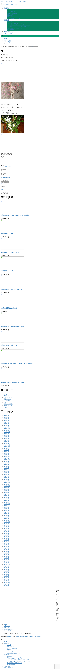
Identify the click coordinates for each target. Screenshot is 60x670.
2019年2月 (6, 538)
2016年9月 (6, 585)
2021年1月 (6, 500)
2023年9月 (6, 461)
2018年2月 (6, 558)
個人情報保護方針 (9, 629)
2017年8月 (6, 567)
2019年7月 (6, 530)
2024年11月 (7, 446)
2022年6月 (6, 476)
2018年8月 (6, 548)
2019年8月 (6, 528)
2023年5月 (6, 466)
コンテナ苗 (10, 16)
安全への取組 (7, 399)
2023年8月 (6, 463)
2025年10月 (7, 432)
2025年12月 (7, 428)
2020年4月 (6, 515)
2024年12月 (7, 445)
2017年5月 (6, 572)
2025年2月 (6, 441)
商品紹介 (6, 395)
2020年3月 (6, 517)
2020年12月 (7, 502)
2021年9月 (6, 487)
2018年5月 (6, 553)
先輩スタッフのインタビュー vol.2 (20, 26)
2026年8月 (6, 415)
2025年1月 (6, 443)
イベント (6, 394)
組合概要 (6, 643)
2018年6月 (6, 551)
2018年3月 (6, 556)
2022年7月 (6, 474)
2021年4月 (6, 495)
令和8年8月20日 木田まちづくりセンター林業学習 (15, 215)
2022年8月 (6, 473)
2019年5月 (6, 533)
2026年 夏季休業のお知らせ (9, 308)
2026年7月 (6, 417)
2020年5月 (6, 513)
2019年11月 (7, 523)
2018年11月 (7, 543)
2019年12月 (7, 522)
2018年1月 (6, 559)
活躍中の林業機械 (12, 13)
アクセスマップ (11, 11)
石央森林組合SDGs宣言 (13, 18)
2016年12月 (7, 580)
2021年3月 (6, 497)
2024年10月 (7, 448)
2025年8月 (6, 433)
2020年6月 (6, 512)
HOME (6, 624)
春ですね (3, 189)
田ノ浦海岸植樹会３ (5, 177)
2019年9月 (6, 527)
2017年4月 (6, 574)
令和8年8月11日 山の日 (7, 271)
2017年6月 (6, 571)
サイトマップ (7, 627)
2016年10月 (7, 584)
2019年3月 (6, 536)
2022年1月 (6, 481)
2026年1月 (6, 427)
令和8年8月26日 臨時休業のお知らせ (11, 289)
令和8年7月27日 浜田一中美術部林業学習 (12, 326)
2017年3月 (6, 576)
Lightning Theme (19, 636)
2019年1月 (6, 540)
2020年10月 (7, 505)
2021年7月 (6, 491)
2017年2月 (6, 577)
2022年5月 (6, 477)
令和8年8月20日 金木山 (7, 233)
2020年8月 (6, 509)
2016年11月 (7, 582)
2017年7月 (6, 569)
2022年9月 (6, 471)
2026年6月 (6, 419)
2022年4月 (6, 479)
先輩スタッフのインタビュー (15, 23)
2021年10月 (7, 486)
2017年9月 (6, 566)
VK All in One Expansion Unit (33, 636)
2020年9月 (6, 507)
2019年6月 (6, 531)
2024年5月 (6, 455)
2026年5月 (6, 420)
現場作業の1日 (11, 29)
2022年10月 (7, 469)
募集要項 (9, 21)
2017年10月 (7, 564)
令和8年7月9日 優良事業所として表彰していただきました (17, 363)
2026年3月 (6, 423)
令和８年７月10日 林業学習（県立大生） (12, 382)
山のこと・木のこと (9, 402)
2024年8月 (6, 451)
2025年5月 (6, 438)
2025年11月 (7, 430)
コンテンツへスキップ (7, 1)
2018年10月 (7, 545)
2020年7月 (6, 510)
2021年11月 (7, 484)
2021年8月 (6, 489)
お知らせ (6, 407)
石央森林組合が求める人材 (14, 28)
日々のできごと (33, 46)
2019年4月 (6, 535)
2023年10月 (7, 459)
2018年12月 (7, 541)
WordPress (9, 636)
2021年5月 (6, 494)
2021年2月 (6, 499)
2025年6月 (6, 437)
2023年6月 (6, 464)
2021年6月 (6, 492)
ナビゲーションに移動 (19, 1)
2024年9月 (6, 450)
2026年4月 (6, 422)
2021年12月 (7, 482)
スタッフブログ (8, 405)
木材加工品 (10, 15)
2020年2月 (6, 518)
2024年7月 (6, 453)
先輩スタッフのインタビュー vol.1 (20, 25)
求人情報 (6, 654)
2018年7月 (6, 549)
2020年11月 (7, 504)
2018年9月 (6, 546)
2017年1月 (6, 579)
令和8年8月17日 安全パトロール (10, 252)
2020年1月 (6, 520)
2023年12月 (7, 456)
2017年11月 (7, 563)
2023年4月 (6, 468)
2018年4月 (6, 554)
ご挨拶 (9, 10)
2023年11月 (7, 458)
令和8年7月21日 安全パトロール (10, 345)
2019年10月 (7, 525)
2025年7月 (6, 435)
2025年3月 (6, 440)
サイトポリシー (8, 631)
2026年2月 (6, 425)
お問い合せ (7, 626)
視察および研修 (8, 404)
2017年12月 (7, 561)
